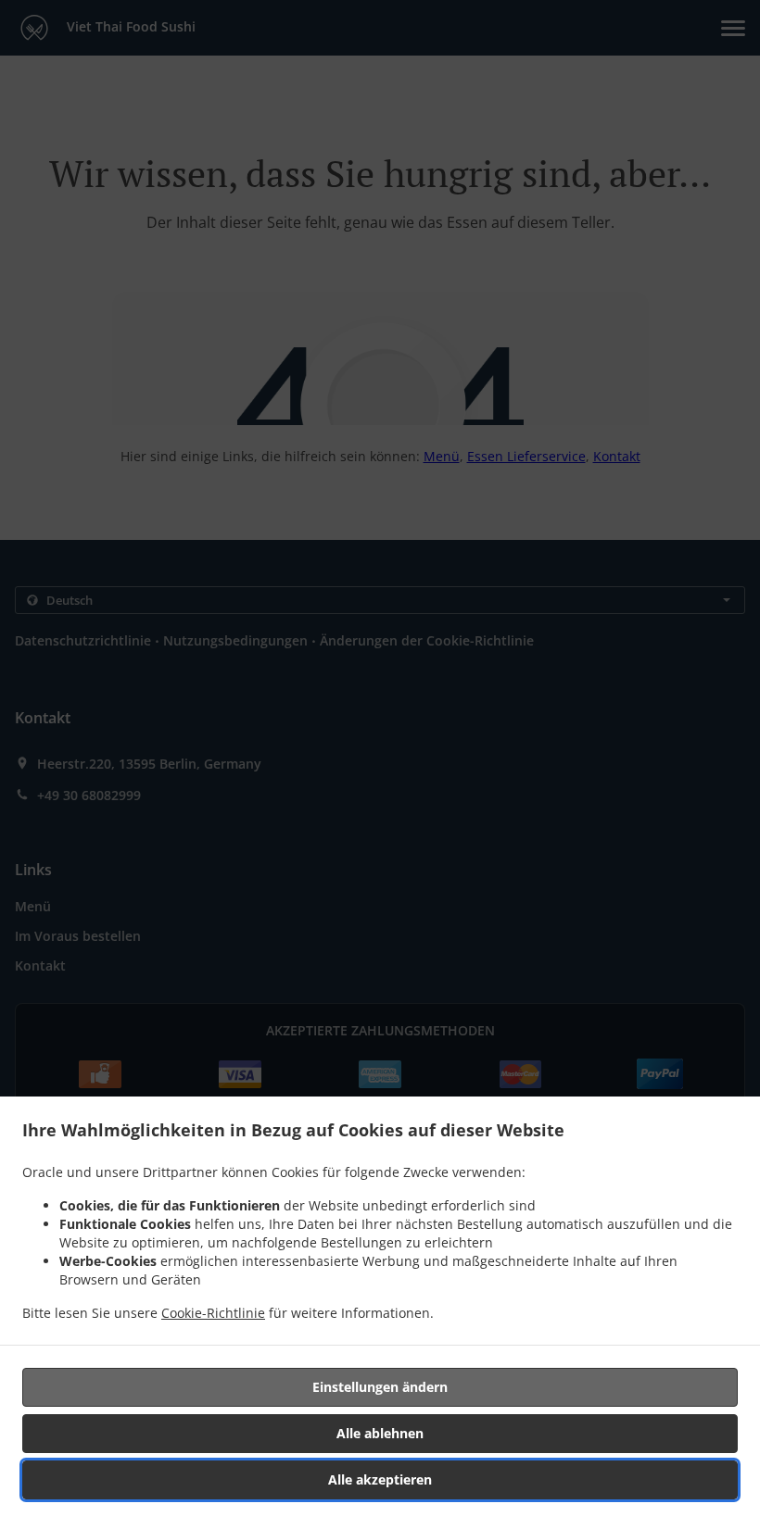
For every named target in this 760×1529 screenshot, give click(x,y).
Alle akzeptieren (380, 1479)
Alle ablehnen (380, 1433)
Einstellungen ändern (380, 1387)
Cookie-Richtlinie (213, 1313)
